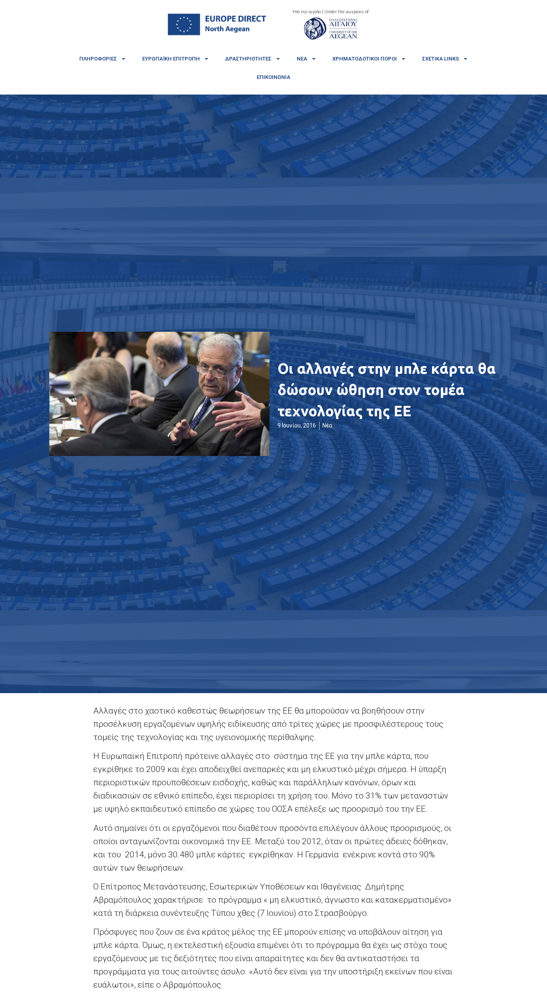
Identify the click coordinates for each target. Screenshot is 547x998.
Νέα (302, 59)
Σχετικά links (440, 59)
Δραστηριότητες (248, 59)
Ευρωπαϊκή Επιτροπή (171, 59)
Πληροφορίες (98, 59)
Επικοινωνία (273, 77)
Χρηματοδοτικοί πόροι (364, 59)
